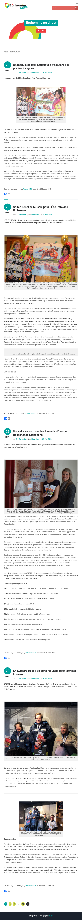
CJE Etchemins (21, 72)
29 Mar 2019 (47, 72)
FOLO (51, 916)
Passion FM (27, 189)
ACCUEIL (41, 30)
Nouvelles (35, 72)
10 (23, 904)
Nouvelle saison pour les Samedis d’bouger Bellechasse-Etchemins (40, 433)
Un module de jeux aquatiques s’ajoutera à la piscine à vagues (41, 66)
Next (28, 904)
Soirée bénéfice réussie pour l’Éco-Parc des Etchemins (40, 208)
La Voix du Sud (30, 413)
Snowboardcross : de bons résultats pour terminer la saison (44, 672)
